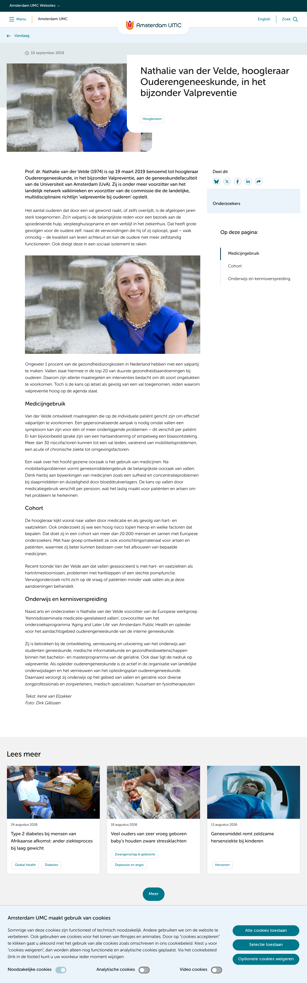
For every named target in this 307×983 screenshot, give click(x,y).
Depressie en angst (129, 865)
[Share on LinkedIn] (248, 181)
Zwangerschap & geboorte (135, 854)
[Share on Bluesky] (216, 181)
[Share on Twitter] (227, 181)
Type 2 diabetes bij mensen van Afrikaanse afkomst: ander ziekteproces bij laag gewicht (52, 841)
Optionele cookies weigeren (266, 959)
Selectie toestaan (266, 945)
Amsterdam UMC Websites (32, 6)
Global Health (25, 865)
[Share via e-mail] (259, 181)
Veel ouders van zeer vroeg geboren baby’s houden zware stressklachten (149, 838)
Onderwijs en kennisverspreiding (259, 279)
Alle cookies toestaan (266, 930)
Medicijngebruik (243, 254)
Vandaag (22, 36)
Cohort (235, 266)
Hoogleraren (152, 119)
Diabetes (51, 865)
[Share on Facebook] (238, 181)
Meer (154, 894)
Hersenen (222, 865)
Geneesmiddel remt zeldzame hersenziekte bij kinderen (242, 838)
